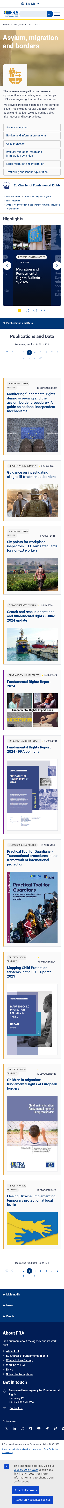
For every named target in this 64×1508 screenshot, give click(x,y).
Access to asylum (16, 127)
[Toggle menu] (57, 13)
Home (6, 24)
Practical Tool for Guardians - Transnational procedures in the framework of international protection (32, 857)
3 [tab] (35, 310)
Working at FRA (15, 1365)
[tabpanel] (32, 265)
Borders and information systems (26, 135)
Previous (7, 265)
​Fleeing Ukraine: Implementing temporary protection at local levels (31, 1200)
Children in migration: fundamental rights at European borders (32, 1084)
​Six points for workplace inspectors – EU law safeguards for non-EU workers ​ (32, 546)
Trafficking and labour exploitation (27, 172)
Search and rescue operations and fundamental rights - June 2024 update (31, 616)
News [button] (9, 1305)
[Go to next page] (35, 358)
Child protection (15, 143)
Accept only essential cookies (33, 1499)
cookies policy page (26, 1469)
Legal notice (24, 1449)
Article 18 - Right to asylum (38, 196)
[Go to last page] (40, 358)
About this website (10, 1449)
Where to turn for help (19, 1360)
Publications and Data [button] (19, 323)
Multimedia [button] (13, 1294)
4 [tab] (43, 310)
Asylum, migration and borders (25, 24)
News (9, 1369)
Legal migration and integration (25, 163)
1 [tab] (19, 310)
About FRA (12, 1351)
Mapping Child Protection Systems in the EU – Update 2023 (29, 972)
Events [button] (10, 1316)
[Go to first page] (7, 352)
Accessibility (7, 1452)
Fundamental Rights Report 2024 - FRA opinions (29, 749)
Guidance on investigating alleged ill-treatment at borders (31, 474)
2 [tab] (27, 310)
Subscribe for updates (19, 1374)
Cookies (37, 1449)
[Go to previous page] (12, 352)
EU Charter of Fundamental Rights (37, 185)
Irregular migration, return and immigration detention (24, 153)
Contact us (16, 1408)
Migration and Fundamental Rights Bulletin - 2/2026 (29, 275)
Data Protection (51, 1449)
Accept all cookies (26, 1490)
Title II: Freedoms (12, 196)
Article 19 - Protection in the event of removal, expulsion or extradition (33, 206)
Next (57, 265)
